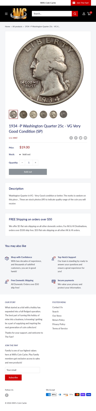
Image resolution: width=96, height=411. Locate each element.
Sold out (28, 171)
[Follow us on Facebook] (6, 395)
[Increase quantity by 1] (35, 162)
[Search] (75, 13)
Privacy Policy (58, 324)
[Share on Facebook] (71, 138)
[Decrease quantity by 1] (22, 162)
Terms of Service (60, 328)
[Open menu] (6, 14)
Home (7, 26)
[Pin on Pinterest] (76, 138)
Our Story (57, 315)
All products (17, 26)
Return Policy (58, 320)
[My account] (84, 13)
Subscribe (13, 377)
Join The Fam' (83, 3)
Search (55, 311)
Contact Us (57, 307)
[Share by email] (85, 138)
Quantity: (13, 162)
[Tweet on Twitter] (80, 138)
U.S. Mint (13, 138)
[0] (88, 13)
